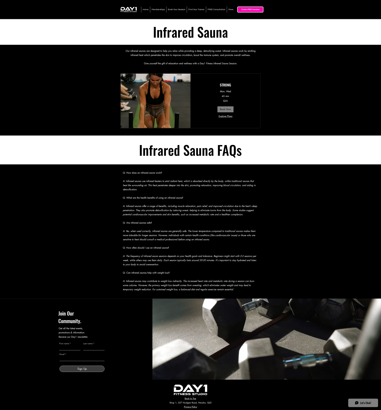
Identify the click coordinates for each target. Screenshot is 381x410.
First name (64, 343)
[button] (225, 109)
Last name (88, 343)
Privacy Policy (190, 406)
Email (62, 354)
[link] (225, 85)
